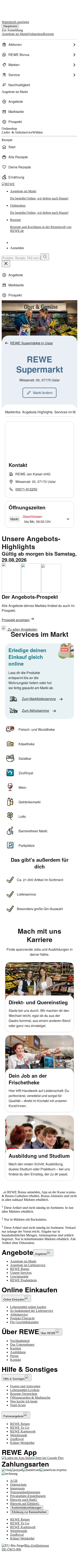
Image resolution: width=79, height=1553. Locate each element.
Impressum (17, 1488)
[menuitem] (39, 45)
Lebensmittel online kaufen (28, 1307)
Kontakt (15, 1359)
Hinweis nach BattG (23, 1499)
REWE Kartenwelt (22, 1431)
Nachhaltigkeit (19, 1341)
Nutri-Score (18, 1405)
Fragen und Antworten (25, 1386)
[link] (43, 194)
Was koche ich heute (23, 1401)
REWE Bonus (19, 1269)
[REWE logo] (8, 184)
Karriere (15, 1348)
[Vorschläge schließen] (6, 263)
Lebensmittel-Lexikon (24, 1390)
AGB (13, 1481)
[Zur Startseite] (16, 8)
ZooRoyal (17, 1439)
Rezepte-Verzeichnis (23, 1394)
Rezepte (40, 225)
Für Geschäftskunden (24, 1322)
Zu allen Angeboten (22, 629)
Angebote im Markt (23, 1261)
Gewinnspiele (19, 1276)
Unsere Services (21, 1272)
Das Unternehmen (22, 1344)
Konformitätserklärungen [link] (27, 1507)
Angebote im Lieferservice (28, 1265)
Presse (14, 1356)
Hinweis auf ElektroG (24, 1503)
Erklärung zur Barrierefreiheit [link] (29, 1512)
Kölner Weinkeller (22, 1443)
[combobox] (21, 258)
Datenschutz (18, 1484)
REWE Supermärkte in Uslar (31, 343)
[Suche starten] (45, 256)
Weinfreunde (18, 1435)
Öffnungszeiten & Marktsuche (30, 1397)
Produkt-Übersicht (22, 1318)
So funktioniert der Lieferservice (31, 1310)
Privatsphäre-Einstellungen (28, 1496)
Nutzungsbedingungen (25, 1492)
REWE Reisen (20, 1424)
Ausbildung (18, 1352)
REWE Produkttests (23, 1280)
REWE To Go (19, 1427)
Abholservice (19, 1314)
